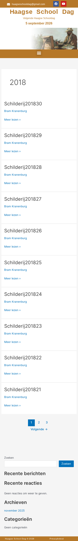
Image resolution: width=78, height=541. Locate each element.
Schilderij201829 (23, 135)
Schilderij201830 (23, 104)
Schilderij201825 (23, 262)
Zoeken (9, 457)
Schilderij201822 (23, 358)
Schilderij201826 (23, 231)
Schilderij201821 (22, 389)
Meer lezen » (12, 119)
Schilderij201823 (23, 326)
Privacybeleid (57, 539)
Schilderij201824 (23, 294)
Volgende (39, 429)
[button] (39, 52)
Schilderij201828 (23, 167)
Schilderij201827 (23, 199)
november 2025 (14, 510)
